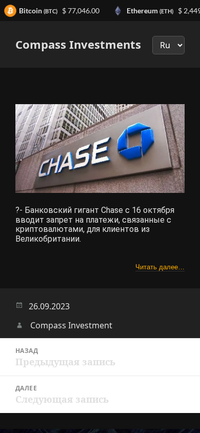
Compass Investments (78, 44)
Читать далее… (160, 267)
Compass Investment (71, 325)
